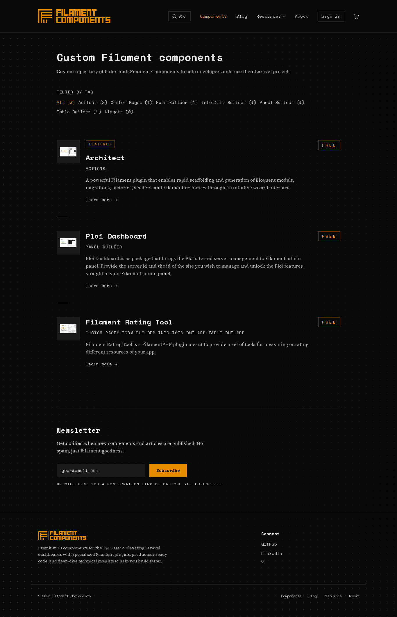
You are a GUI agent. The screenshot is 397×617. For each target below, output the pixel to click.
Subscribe (168, 470)
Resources (269, 16)
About (302, 16)
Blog (241, 16)
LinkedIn (271, 553)
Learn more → (101, 199)
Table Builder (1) (79, 112)
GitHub (269, 544)
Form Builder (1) (177, 102)
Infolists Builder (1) (228, 102)
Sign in (331, 16)
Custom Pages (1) (132, 102)
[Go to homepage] (103, 535)
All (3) (66, 102)
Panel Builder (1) (282, 102)
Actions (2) (92, 102)
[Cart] (356, 16)
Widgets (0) (119, 112)
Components (213, 16)
